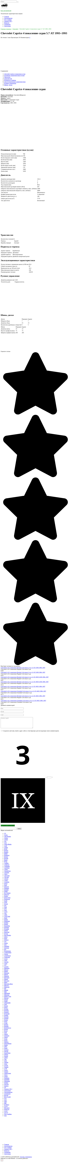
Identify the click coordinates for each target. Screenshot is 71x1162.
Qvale (5, 1023)
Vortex (6, 1076)
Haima (6, 919)
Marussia (6, 973)
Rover (6, 1031)
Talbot (6, 1057)
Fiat (5, 905)
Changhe (6, 872)
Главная (6, 16)
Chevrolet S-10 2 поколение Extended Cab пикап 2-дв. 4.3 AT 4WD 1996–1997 (23, 691)
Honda (6, 924)
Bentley (6, 852)
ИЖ (5, 1103)
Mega (5, 982)
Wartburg (6, 1078)
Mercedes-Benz (8, 984)
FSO (5, 908)
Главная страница (6, 29)
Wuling (6, 1082)
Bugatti (6, 858)
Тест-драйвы (8, 19)
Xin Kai (6, 1084)
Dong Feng (7, 897)
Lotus (5, 963)
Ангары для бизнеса (26, 1157)
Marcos (6, 970)
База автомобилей (6, 10)
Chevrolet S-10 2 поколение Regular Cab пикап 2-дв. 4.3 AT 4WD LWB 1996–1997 (25, 677)
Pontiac (6, 1015)
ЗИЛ (5, 1101)
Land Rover (7, 955)
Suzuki (6, 1056)
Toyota (6, 1065)
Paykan (6, 1009)
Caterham (6, 868)
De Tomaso (7, 893)
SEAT (6, 1040)
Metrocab (6, 987)
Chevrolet (15, 29)
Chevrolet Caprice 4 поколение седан (14, 74)
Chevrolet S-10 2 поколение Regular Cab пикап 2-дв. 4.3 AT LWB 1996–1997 (23, 667)
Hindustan (7, 921)
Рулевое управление (10, 83)
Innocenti (6, 932)
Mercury (6, 985)
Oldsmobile (7, 1002)
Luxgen (6, 966)
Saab (5, 1032)
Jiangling (6, 946)
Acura (6, 835)
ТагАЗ (6, 1112)
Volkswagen (7, 1073)
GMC (5, 915)
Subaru (6, 1054)
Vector (6, 1070)
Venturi (6, 1072)
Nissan (6, 999)
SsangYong (7, 1053)
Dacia (5, 883)
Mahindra (6, 968)
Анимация (7, 24)
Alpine (6, 839)
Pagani (6, 1006)
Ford (5, 907)
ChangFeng (7, 871)
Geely (5, 912)
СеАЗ (5, 1111)
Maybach (6, 977)
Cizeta (6, 880)
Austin (6, 847)
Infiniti (6, 930)
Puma (5, 1021)
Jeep (5, 944)
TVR (5, 1068)
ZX (5, 1087)
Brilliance (6, 855)
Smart (5, 1048)
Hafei (5, 918)
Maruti (6, 974)
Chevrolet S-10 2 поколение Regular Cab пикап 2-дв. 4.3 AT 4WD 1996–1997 (23, 686)
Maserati (6, 976)
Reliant (6, 1024)
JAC (5, 941)
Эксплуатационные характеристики (15, 82)
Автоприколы (8, 18)
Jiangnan (6, 948)
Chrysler (6, 877)
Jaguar (6, 943)
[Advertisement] (35, 55)
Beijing (6, 850)
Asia (5, 842)
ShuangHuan (7, 1043)
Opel (5, 1004)
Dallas (6, 891)
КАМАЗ (6, 1104)
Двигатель (7, 77)
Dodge (6, 896)
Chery (6, 874)
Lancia (6, 954)
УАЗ (5, 1115)
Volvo (5, 1075)
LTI (5, 965)
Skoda (6, 1045)
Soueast (6, 1050)
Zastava (6, 1086)
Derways (6, 894)
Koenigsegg (7, 951)
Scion (5, 1039)
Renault (6, 1026)
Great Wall (7, 916)
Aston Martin (7, 844)
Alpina (6, 838)
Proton (6, 1020)
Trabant (6, 1067)
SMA (5, 1046)
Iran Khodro (7, 935)
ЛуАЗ (6, 1106)
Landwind (7, 957)
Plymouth (6, 1013)
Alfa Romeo (7, 836)
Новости (6, 23)
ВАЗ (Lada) (7, 1097)
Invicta (6, 933)
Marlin (6, 971)
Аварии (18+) (8, 21)
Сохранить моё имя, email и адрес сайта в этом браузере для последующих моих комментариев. (31, 731)
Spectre (6, 1051)
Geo (5, 913)
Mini (5, 992)
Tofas (5, 1064)
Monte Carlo (7, 996)
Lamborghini (7, 952)
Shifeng (6, 1042)
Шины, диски (8, 85)
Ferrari (6, 904)
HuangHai (7, 926)
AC (5, 833)
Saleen (6, 1034)
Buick (5, 860)
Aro (5, 841)
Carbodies (7, 866)
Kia (5, 949)
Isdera (5, 937)
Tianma (6, 1062)
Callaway (6, 864)
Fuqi (5, 910)
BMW (6, 853)
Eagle (5, 901)
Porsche (6, 1017)
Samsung (6, 1035)
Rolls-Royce (7, 1028)
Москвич (7, 1108)
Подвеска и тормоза (10, 80)
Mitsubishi (7, 993)
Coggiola (6, 882)
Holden (6, 922)
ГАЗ (5, 1098)
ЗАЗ (5, 1100)
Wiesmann (7, 1081)
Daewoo (6, 886)
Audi (5, 846)
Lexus (6, 959)
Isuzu (5, 938)
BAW (5, 849)
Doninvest (7, 899)
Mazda (6, 979)
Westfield (6, 1079)
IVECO (6, 940)
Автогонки (7, 26)
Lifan (5, 960)
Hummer (6, 927)
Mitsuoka (6, 995)
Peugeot (6, 1012)
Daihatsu (6, 888)
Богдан (6, 1095)
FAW (5, 902)
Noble (6, 1001)
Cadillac (6, 863)
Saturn (6, 1037)
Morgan (6, 998)
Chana (6, 869)
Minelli (6, 990)
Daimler (6, 890)
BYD (5, 861)
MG (5, 988)
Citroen (6, 879)
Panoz (6, 1007)
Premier (6, 1018)
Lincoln (6, 962)
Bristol (6, 857)
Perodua (6, 1010)
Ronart (6, 1029)
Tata (5, 1059)
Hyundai (6, 929)
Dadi (5, 885)
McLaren (6, 981)
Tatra (5, 1061)
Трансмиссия (8, 78)
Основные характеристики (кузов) (14, 75)
